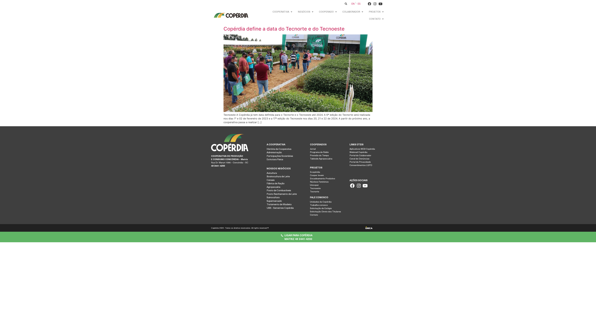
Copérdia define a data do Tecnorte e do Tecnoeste (284, 29)
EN (352, 3)
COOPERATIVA (281, 11)
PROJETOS (375, 11)
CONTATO (375, 18)
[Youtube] (380, 4)
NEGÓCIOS (304, 11)
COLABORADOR (351, 11)
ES (359, 3)
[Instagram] (375, 4)
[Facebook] (369, 4)
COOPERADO (326, 11)
